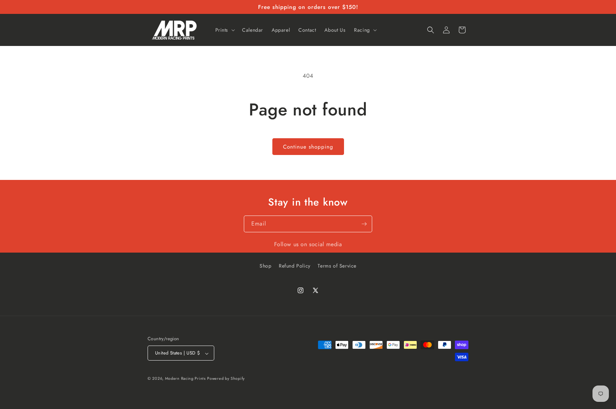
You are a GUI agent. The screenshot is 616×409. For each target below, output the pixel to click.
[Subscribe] (364, 224)
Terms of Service (337, 265)
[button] (224, 29)
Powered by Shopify (226, 378)
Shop (265, 265)
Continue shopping (308, 147)
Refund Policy (294, 265)
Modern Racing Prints (185, 378)
